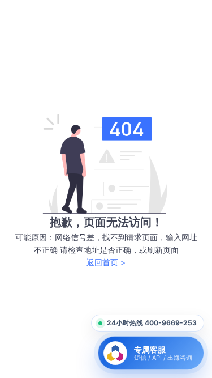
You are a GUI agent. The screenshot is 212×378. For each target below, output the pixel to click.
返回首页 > (106, 262)
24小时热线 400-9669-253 (152, 322)
